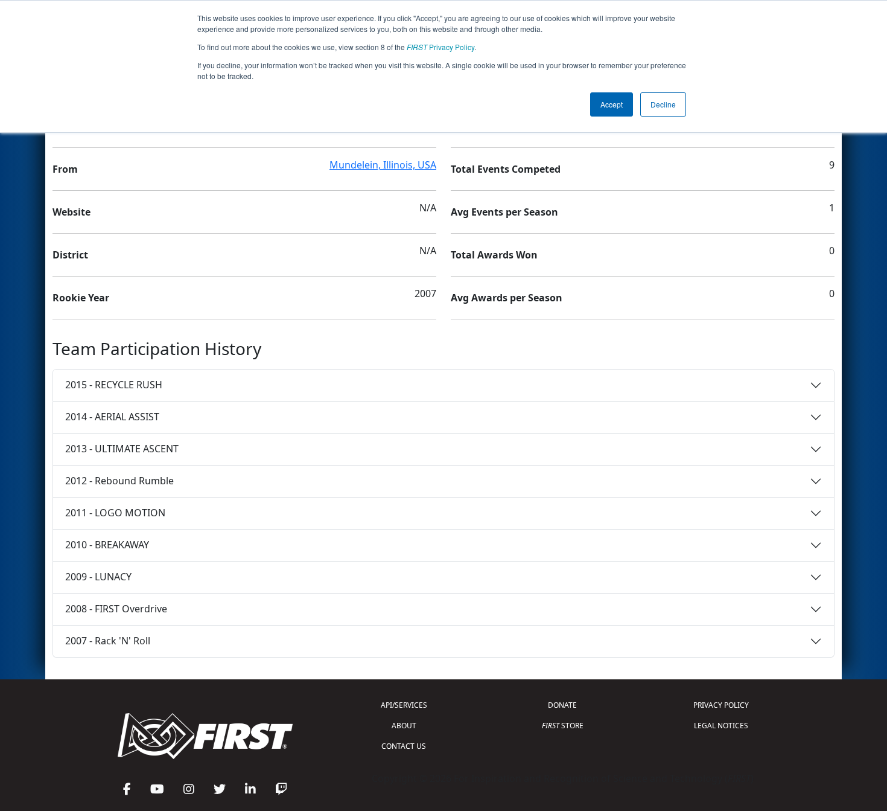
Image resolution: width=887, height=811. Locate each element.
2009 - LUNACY (98, 576)
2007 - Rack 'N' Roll (107, 640)
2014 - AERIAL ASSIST (112, 416)
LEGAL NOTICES (721, 725)
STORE (562, 725)
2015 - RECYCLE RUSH (113, 384)
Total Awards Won (494, 254)
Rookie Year (80, 297)
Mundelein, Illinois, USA (382, 164)
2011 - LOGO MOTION (115, 512)
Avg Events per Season (504, 212)
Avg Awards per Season (506, 297)
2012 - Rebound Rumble (119, 480)
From (65, 169)
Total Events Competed (506, 169)
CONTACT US (403, 746)
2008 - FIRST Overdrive (116, 608)
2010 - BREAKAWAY (107, 544)
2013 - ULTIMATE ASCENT (122, 448)
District (70, 254)
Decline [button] (663, 104)
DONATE (562, 705)
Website (71, 212)
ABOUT (404, 725)
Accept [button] (611, 104)
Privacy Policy (440, 47)
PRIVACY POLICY (721, 705)
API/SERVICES (404, 705)
